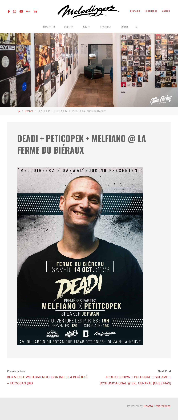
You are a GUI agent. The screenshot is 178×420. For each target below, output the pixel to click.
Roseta (148, 406)
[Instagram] (14, 11)
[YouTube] (21, 11)
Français (135, 10)
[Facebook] (9, 11)
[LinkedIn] (35, 11)
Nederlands (150, 10)
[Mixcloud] (28, 11)
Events (29, 111)
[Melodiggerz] (89, 10)
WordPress (163, 406)
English (166, 10)
